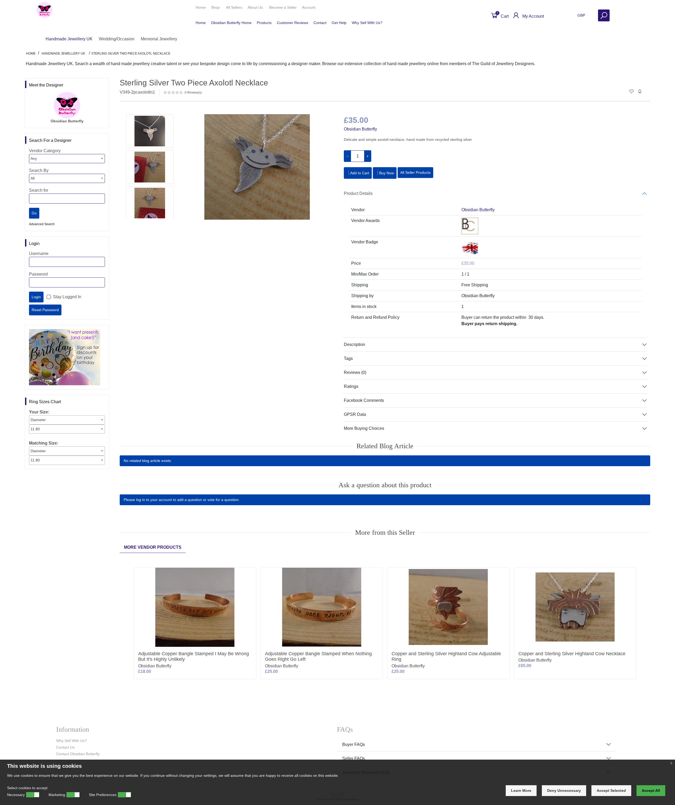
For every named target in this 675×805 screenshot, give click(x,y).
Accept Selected (611, 790)
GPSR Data (355, 414)
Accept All (651, 790)
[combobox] (67, 158)
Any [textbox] (34, 158)
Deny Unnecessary (564, 790)
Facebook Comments (364, 400)
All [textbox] (33, 178)
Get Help (339, 23)
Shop (216, 7)
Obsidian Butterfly (360, 129)
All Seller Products (415, 172)
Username (39, 253)
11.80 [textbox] (35, 429)
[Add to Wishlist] (251, 589)
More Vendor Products (152, 547)
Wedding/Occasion (116, 39)
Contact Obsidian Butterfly (78, 754)
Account (309, 7)
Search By (39, 170)
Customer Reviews (292, 23)
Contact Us (65, 747)
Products (264, 23)
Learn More (521, 790)
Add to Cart (359, 173)
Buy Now (386, 173)
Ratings (351, 386)
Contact (320, 23)
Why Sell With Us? (367, 23)
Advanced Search (42, 224)
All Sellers (234, 7)
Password (38, 274)
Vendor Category (45, 150)
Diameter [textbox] (38, 420)
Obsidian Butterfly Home (231, 23)
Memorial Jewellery (159, 39)
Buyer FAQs (353, 744)
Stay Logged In (67, 297)
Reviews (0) (355, 372)
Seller (283, 7)
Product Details (358, 193)
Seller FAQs (353, 758)
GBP (581, 15)
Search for (38, 190)
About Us (256, 7)
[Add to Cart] (251, 573)
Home (201, 7)
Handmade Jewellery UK (69, 39)
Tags (348, 358)
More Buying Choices (364, 428)
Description (354, 344)
